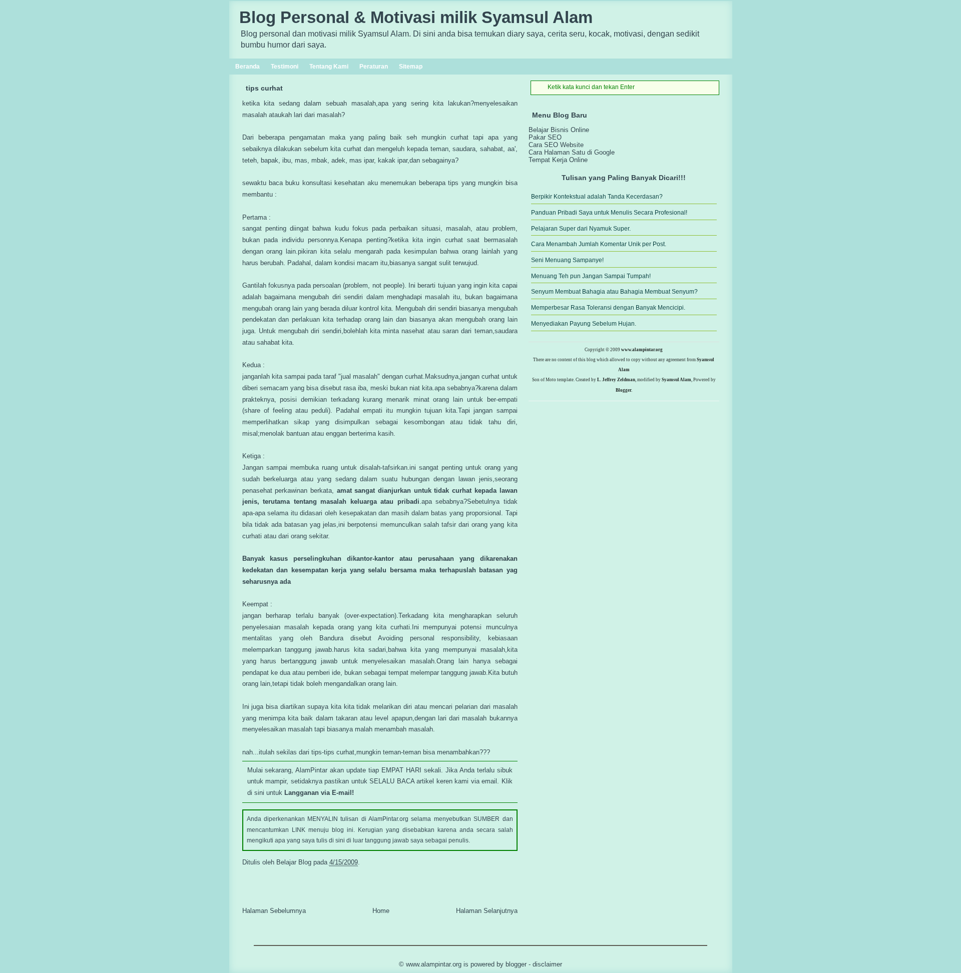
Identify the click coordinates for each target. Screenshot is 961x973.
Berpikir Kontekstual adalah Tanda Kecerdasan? (597, 196)
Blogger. (624, 390)
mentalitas (257, 638)
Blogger (516, 964)
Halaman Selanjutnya (487, 910)
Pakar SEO (545, 137)
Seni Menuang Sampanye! (567, 260)
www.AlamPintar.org (433, 964)
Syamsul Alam (676, 379)
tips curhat (264, 88)
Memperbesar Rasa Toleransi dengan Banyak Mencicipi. (608, 307)
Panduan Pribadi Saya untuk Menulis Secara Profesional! (609, 212)
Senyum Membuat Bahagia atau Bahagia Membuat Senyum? (614, 291)
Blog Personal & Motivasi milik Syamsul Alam (416, 18)
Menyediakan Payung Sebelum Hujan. (583, 323)
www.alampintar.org (642, 349)
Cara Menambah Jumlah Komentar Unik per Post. (598, 244)
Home (380, 910)
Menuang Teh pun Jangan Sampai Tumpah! (591, 276)
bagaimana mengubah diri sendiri (313, 297)
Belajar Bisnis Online (559, 130)
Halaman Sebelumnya (274, 910)
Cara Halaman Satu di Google (572, 152)
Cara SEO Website (556, 145)
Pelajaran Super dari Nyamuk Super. (581, 228)
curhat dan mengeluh (373, 149)
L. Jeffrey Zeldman (616, 379)
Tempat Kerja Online (558, 160)
